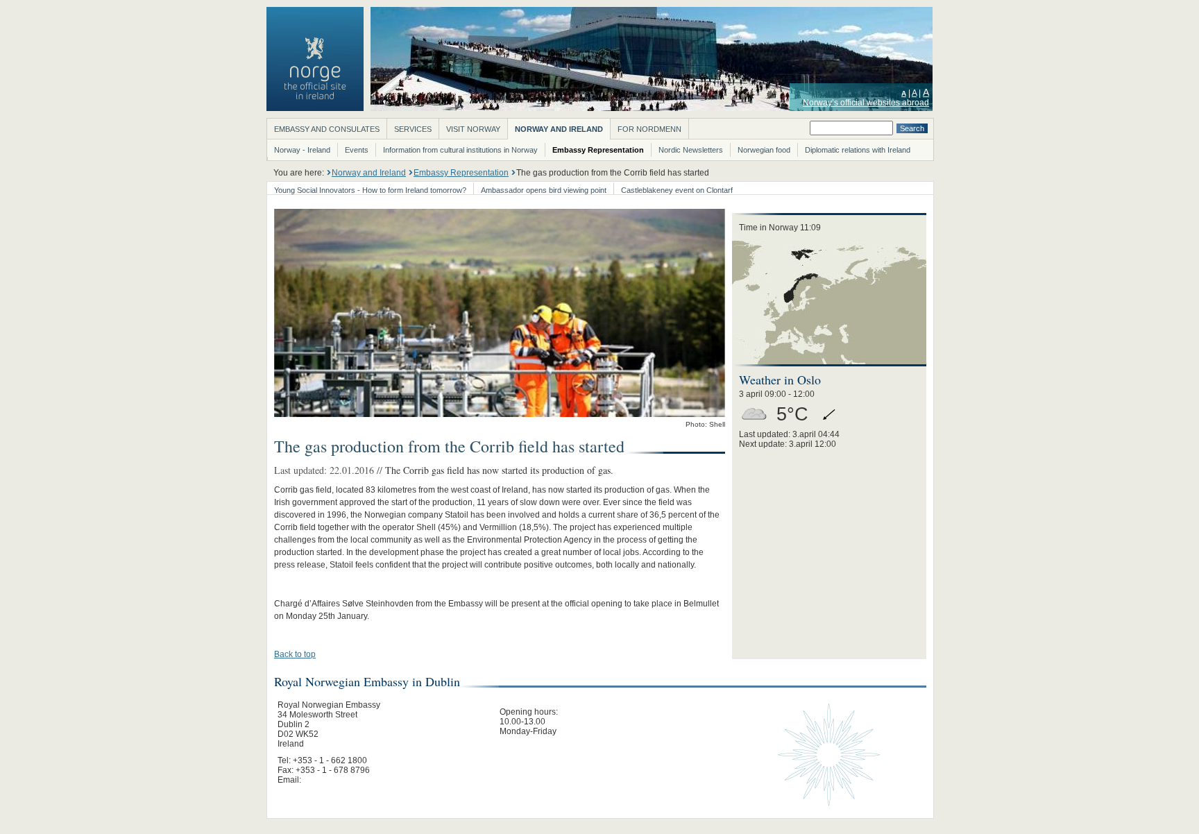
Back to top (295, 654)
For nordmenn (649, 129)
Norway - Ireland (302, 150)
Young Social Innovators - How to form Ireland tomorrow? (370, 190)
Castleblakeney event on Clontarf (677, 190)
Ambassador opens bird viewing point (543, 190)
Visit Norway (473, 129)
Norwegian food (764, 150)
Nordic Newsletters (690, 150)
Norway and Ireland (559, 129)
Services (413, 129)
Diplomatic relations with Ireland (857, 150)
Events (356, 150)
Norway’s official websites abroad (866, 103)
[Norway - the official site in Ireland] (315, 108)
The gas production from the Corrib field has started (612, 173)
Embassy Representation (598, 150)
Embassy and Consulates (327, 129)
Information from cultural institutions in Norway (460, 150)
